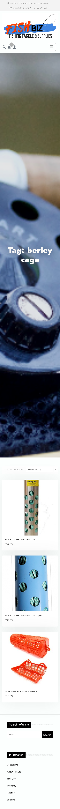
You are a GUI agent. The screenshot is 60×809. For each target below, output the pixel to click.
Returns (11, 792)
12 (14, 470)
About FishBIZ (14, 771)
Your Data (11, 778)
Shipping (11, 799)
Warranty (11, 785)
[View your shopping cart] (9, 47)
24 (17, 470)
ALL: (21, 470)
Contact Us (12, 764)
